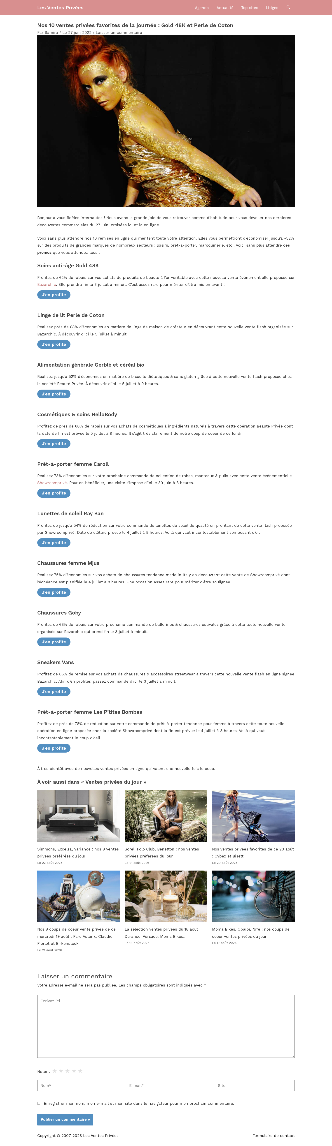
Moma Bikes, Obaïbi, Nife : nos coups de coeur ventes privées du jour (251, 933)
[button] (288, 8)
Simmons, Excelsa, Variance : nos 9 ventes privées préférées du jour (78, 853)
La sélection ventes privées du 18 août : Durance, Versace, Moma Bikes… (163, 933)
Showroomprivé (52, 483)
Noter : (43, 1071)
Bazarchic (46, 284)
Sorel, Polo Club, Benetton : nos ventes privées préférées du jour (162, 853)
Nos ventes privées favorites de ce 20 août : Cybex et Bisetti (253, 853)
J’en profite (54, 294)
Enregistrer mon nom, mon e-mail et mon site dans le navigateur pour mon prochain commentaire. (139, 1103)
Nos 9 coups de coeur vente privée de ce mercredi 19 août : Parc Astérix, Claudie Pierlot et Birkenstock (76, 936)
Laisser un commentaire (119, 32)
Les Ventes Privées (60, 7)
